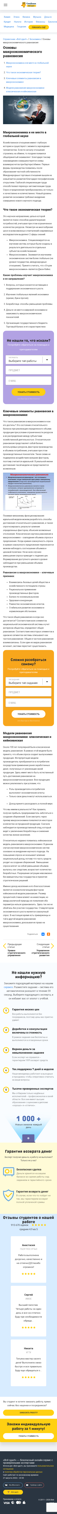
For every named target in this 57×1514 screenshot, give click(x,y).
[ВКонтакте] (43, 934)
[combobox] (28, 359)
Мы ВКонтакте (14, 1485)
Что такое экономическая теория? (23, 72)
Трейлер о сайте (36, 1485)
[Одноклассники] (48, 934)
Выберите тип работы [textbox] (22, 360)
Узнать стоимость (29, 392)
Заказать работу (29, 1412)
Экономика (35, 39)
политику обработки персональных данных (23, 1472)
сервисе (8, 987)
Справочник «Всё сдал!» (15, 39)
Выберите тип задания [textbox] (23, 682)
